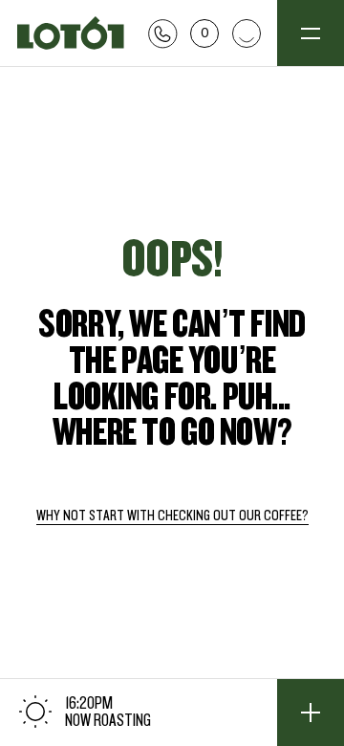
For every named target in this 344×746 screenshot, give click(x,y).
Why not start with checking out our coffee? (172, 516)
